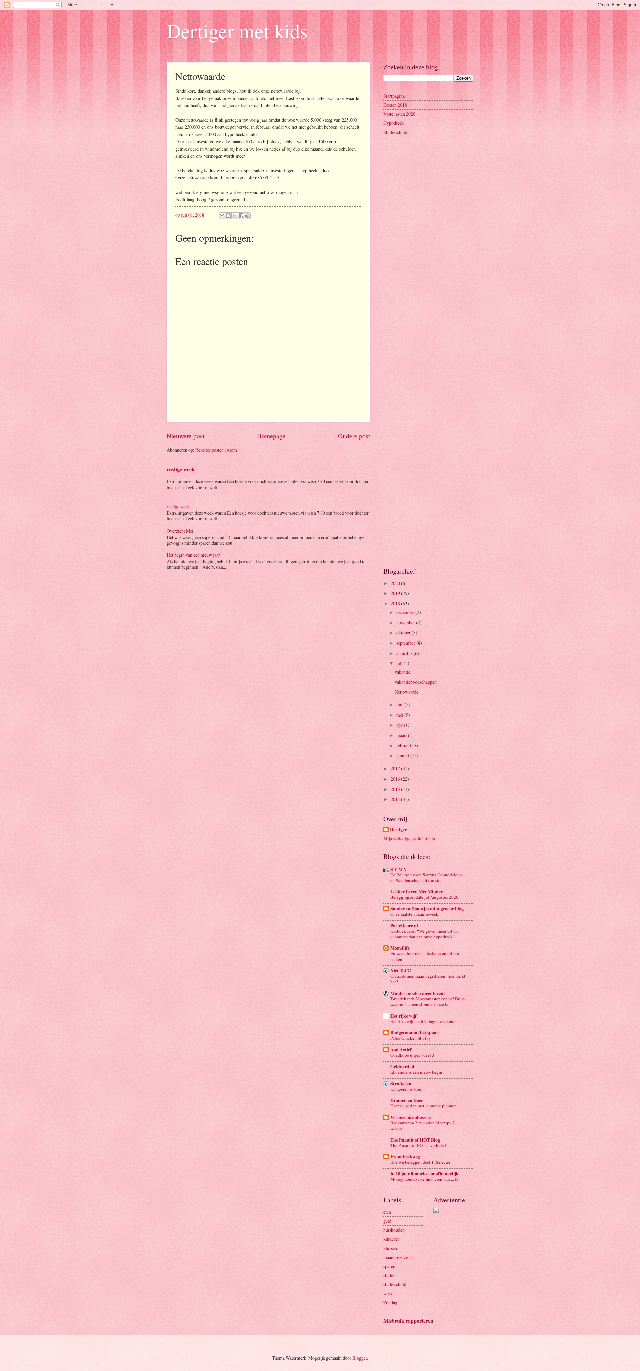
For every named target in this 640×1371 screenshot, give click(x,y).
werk (388, 1293)
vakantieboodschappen (416, 682)
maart (402, 735)
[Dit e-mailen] (222, 215)
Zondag (390, 1302)
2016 (396, 779)
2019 (396, 593)
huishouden (394, 1230)
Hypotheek (393, 123)
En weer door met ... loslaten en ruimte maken (424, 956)
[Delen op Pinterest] (247, 215)
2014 (396, 799)
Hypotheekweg (405, 1156)
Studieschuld (395, 132)
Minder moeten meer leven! (417, 993)
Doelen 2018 (395, 105)
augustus (404, 653)
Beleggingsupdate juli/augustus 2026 (424, 897)
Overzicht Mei (180, 531)
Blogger (359, 1358)
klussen (390, 1248)
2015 (396, 789)
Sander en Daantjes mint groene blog (427, 908)
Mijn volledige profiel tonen (409, 838)
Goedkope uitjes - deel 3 (412, 1055)
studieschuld (394, 1284)
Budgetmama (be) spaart (415, 1032)
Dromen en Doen (407, 1100)
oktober (404, 632)
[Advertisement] (428, 247)
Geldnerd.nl (402, 1066)
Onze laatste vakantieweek (414, 914)
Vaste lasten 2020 (399, 114)
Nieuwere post (185, 436)
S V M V (398, 869)
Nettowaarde (406, 692)
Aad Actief (401, 1049)
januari (403, 755)
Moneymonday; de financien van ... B (424, 1179)
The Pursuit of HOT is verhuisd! (418, 1145)
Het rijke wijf (403, 1016)
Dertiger (398, 830)
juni (400, 704)
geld (387, 1221)
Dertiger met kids (237, 30)
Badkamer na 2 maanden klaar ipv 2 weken (422, 1125)
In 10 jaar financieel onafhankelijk (424, 1173)
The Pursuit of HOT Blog (415, 1140)
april (401, 725)
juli (400, 663)
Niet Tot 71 (401, 970)
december (405, 612)
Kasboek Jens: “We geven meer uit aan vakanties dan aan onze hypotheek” (425, 934)
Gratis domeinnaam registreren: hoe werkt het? (427, 979)
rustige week (181, 469)
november (406, 622)
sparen (389, 1266)
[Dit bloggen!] (228, 215)
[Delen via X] (234, 215)
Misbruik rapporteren (408, 1321)
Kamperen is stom (406, 1089)
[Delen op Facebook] (241, 215)
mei (400, 715)
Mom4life (400, 948)
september (406, 643)
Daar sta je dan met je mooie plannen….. (426, 1106)
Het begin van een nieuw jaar (193, 555)
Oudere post (354, 436)
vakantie (402, 672)
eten (387, 1212)
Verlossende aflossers (410, 1117)
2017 (396, 768)
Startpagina (394, 96)
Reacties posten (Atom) (217, 450)
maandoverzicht (398, 1257)
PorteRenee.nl (404, 925)
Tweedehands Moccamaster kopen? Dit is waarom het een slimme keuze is (427, 1001)
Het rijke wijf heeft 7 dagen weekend (423, 1021)
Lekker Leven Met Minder (416, 891)
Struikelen (400, 1083)
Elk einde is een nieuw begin (416, 1072)
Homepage (271, 436)
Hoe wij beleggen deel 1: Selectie (420, 1162)
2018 (396, 603)
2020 (396, 583)
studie (388, 1275)
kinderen (391, 1239)
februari (404, 745)
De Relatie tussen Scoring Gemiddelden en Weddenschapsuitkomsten (426, 877)
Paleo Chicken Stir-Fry (410, 1038)
